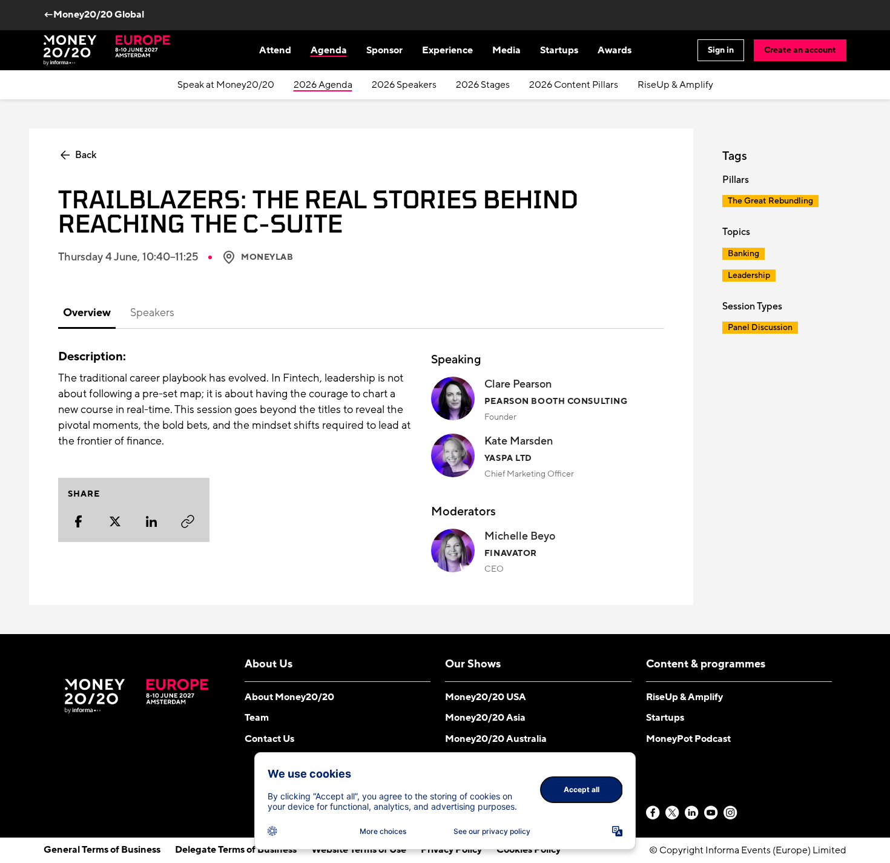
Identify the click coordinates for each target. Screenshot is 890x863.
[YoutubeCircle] (711, 813)
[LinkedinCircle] (692, 813)
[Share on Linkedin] (151, 521)
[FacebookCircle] (653, 813)
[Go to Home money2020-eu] (107, 50)
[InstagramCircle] (731, 813)
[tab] (87, 313)
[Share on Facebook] (79, 521)
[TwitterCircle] (672, 813)
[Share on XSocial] (115, 521)
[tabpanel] (361, 462)
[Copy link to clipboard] (188, 521)
